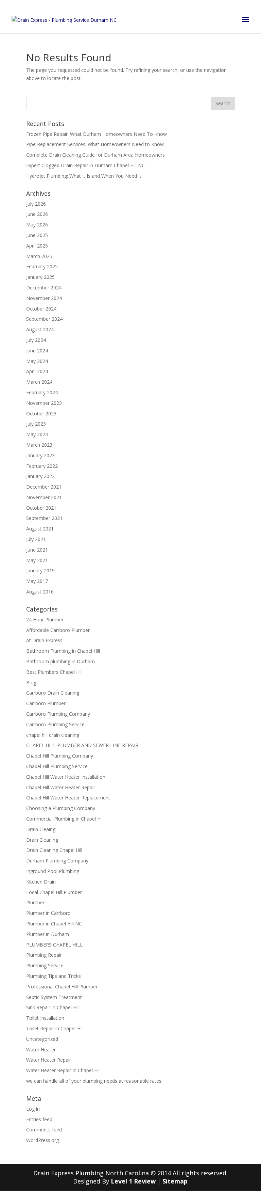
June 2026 (37, 214)
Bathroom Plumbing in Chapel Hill (63, 651)
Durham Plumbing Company (57, 860)
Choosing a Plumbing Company (60, 808)
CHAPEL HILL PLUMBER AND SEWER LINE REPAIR (82, 745)
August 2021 (40, 528)
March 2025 (39, 256)
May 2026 (37, 224)
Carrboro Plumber (46, 703)
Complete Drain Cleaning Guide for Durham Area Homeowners (95, 155)
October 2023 (41, 413)
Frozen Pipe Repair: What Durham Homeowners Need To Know (96, 134)
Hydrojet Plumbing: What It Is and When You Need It (83, 176)
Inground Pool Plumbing (52, 871)
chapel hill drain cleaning (52, 735)
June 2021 (37, 549)
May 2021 (37, 560)
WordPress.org (42, 1140)
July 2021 (36, 539)
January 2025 (40, 277)
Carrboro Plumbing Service (55, 724)
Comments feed (44, 1129)
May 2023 (37, 434)
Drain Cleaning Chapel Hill (54, 850)
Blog (31, 682)
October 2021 (41, 508)
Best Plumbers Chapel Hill (54, 672)
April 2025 (37, 245)
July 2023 (36, 423)
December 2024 (44, 287)
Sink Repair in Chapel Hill (53, 1007)
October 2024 (41, 308)
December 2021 (44, 486)
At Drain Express (44, 640)
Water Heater (41, 1049)
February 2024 (42, 392)
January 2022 (40, 476)
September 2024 (44, 319)
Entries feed (39, 1119)
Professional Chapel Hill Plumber (62, 986)
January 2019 (40, 570)
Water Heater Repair (48, 1060)
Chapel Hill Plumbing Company (59, 755)
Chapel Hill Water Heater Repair (60, 787)
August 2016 (40, 591)
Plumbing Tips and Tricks (53, 976)
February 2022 (42, 466)
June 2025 (37, 235)
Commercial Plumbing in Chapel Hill (65, 818)
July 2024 (36, 340)
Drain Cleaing (40, 829)
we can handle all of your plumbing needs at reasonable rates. (94, 1081)
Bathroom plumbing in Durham (60, 661)
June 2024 (37, 350)
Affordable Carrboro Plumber (58, 630)
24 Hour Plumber (45, 619)
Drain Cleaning (42, 840)
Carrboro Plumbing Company (58, 714)
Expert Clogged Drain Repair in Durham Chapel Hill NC (85, 165)
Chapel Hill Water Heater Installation (65, 777)
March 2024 (39, 382)
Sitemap (175, 1181)
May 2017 (37, 581)
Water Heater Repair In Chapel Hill (63, 1070)
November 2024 (44, 298)
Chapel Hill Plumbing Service (57, 766)
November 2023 (44, 403)
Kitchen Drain (41, 881)
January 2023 (40, 455)
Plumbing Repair (44, 955)
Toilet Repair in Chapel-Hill (55, 1028)
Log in (33, 1109)
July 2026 (36, 204)
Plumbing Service (45, 965)
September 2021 (44, 518)
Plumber (35, 902)
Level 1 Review (133, 1181)
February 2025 (42, 266)
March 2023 (39, 445)
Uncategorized (42, 1039)
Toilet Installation (45, 1018)
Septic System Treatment (54, 997)
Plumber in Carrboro (48, 913)
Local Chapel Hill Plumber (54, 892)
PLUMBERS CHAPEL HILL (54, 944)
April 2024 (37, 371)
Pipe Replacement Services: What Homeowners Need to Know (95, 144)
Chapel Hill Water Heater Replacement (68, 797)
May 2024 (37, 361)
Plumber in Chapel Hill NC (54, 923)
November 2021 (44, 497)
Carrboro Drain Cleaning (52, 692)
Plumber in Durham (47, 934)
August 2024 (40, 329)
